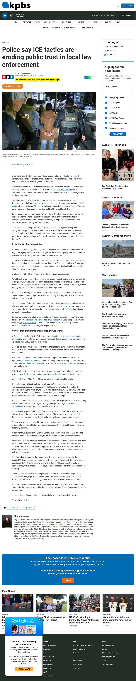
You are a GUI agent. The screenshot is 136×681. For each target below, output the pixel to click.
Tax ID (104, 660)
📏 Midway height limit (113, 46)
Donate (68, 580)
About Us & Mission (49, 645)
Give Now (127, 5)
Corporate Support (108, 645)
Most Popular (109, 275)
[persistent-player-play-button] (4, 15)
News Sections (87, 28)
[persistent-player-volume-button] (11, 15)
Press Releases (48, 664)
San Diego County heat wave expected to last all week (114, 315)
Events (108, 22)
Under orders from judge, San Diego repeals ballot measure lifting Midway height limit (117, 325)
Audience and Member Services (83, 645)
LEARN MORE (24, 669)
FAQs (74, 657)
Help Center (76, 668)
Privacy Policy (47, 668)
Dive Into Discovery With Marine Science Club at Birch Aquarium (115, 226)
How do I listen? (78, 660)
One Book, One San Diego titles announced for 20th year (115, 187)
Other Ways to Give (108, 657)
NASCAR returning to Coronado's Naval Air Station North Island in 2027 (84, 620)
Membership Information (110, 653)
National (56, 28)
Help (118, 22)
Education (5, 614)
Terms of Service (48, 676)
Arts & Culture (50, 22)
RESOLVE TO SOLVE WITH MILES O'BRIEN (116, 264)
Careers (45, 653)
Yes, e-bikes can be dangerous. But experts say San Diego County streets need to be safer (117, 304)
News (16, 22)
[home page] (16, 6)
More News (8, 591)
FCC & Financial (48, 657)
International (70, 28)
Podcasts (80, 22)
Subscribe (118, 134)
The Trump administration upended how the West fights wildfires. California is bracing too (117, 347)
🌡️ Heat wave (109, 50)
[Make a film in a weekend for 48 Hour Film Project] (51, 603)
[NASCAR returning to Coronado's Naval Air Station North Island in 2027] (84, 603)
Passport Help (77, 664)
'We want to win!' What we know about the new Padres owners (115, 336)
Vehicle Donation (107, 664)
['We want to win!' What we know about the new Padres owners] (118, 603)
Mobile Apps (47, 660)
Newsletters (47, 649)
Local (45, 28)
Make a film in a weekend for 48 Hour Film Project (50, 618)
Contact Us (76, 653)
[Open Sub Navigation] (20, 22)
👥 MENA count (110, 55)
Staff (45, 672)
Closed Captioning (79, 649)
